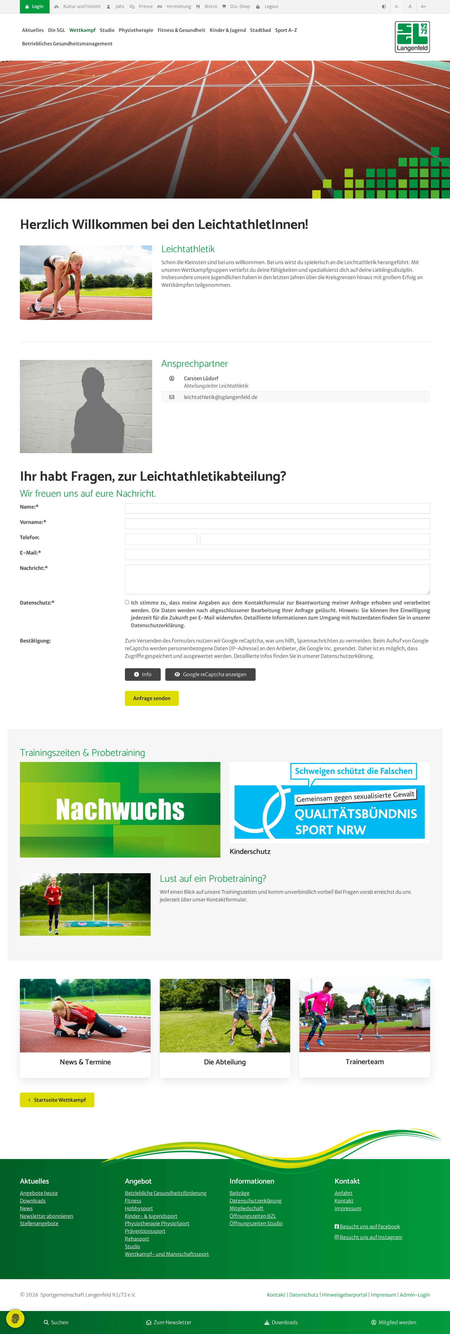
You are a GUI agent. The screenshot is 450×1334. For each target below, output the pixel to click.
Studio (107, 30)
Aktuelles (33, 30)
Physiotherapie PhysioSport (157, 1223)
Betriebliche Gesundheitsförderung (166, 1193)
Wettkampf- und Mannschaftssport (167, 1254)
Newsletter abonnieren (46, 1216)
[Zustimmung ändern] (15, 1318)
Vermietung (178, 6)
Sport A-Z (286, 30)
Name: (29, 507)
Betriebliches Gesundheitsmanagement (67, 44)
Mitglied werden (397, 1322)
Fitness (133, 1201)
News (26, 1208)
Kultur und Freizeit (81, 6)
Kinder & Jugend (228, 30)
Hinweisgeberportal (344, 1295)
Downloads (285, 1322)
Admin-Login (415, 1295)
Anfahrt (344, 1193)
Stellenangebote (39, 1223)
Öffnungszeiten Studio (256, 1223)
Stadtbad (260, 30)
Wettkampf (82, 30)
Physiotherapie (136, 30)
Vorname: (33, 522)
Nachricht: (34, 568)
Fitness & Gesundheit (181, 30)
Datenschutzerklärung (256, 1201)
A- (397, 6)
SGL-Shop (240, 6)
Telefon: (29, 537)
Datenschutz (303, 1295)
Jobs (119, 6)
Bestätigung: (35, 641)
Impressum (348, 1208)
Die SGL (56, 30)
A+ (423, 6)
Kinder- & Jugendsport (151, 1216)
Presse (145, 6)
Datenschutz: (37, 603)
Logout (271, 6)
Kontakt (344, 1201)
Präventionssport (145, 1231)
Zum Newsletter (172, 1322)
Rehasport (137, 1239)
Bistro (211, 6)
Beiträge (239, 1193)
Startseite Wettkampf (60, 1100)
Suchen (59, 1322)
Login (37, 6)
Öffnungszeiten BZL (253, 1216)
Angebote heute (39, 1193)
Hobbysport (139, 1208)
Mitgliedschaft (247, 1208)
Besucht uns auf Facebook (369, 1226)
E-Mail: (30, 553)
